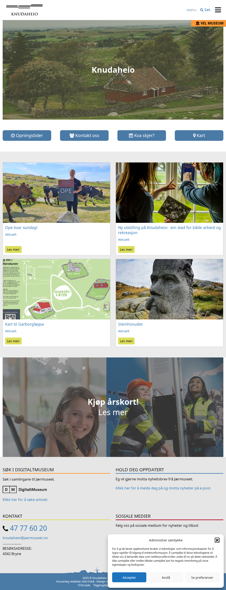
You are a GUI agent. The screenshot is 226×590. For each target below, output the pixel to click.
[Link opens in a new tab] (25, 489)
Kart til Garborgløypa (24, 324)
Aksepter (129, 577)
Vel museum (212, 23)
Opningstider (29, 135)
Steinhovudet (130, 324)
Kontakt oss (86, 135)
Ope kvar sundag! (21, 227)
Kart (200, 135)
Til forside (84, 585)
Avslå (166, 577)
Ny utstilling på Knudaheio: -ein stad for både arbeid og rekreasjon (169, 230)
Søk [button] (207, 9)
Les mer (113, 412)
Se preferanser (202, 577)
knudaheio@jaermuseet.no (25, 537)
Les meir (13, 249)
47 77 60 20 (28, 528)
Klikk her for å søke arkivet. (25, 499)
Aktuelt (11, 234)
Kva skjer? (143, 135)
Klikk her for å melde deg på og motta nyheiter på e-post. (163, 488)
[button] (217, 540)
